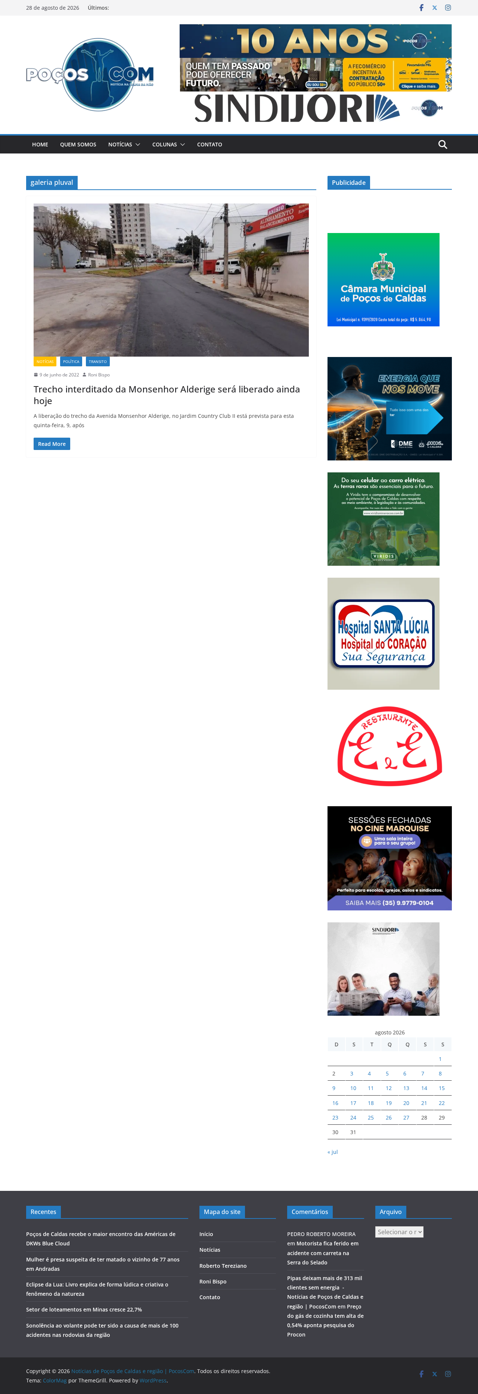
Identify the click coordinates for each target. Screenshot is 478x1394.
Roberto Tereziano (223, 1265)
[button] (136, 144)
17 (353, 1102)
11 (371, 1088)
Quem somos (78, 144)
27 (406, 1117)
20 (406, 1102)
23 (335, 1117)
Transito (98, 361)
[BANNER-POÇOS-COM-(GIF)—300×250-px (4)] (384, 237)
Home (40, 144)
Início (206, 1234)
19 (389, 1102)
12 (389, 1088)
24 (353, 1117)
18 (371, 1102)
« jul (333, 1151)
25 (371, 1117)
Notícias (120, 144)
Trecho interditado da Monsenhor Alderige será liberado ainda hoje (167, 395)
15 (442, 1088)
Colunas (164, 144)
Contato (209, 144)
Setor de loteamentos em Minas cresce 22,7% (84, 1309)
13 (406, 1088)
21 (424, 1102)
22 (442, 1102)
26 (389, 1117)
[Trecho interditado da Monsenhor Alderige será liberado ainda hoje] (171, 280)
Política (71, 361)
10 (353, 1088)
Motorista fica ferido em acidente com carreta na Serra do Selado (322, 1253)
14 (424, 1088)
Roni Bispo (99, 375)
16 (335, 1102)
